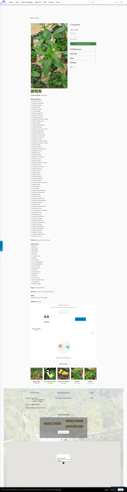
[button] (122, 1)
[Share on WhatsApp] (74, 67)
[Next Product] (99, 374)
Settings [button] (106, 489)
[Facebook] (61, 440)
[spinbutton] (73, 36)
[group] (63, 377)
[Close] (125, 489)
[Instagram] (65, 440)
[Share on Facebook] (71, 67)
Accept (120, 489)
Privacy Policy (58, 489)
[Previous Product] (28, 374)
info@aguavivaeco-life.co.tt (38, 408)
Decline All (113, 489)
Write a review (80, 319)
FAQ (91, 398)
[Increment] (76, 36)
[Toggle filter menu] (92, 333)
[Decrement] (71, 36)
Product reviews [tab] (36, 329)
